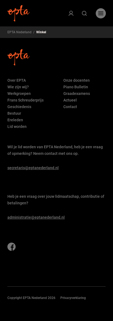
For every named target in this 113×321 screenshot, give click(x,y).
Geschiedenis (19, 107)
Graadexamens (76, 93)
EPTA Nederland (19, 32)
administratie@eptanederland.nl (36, 217)
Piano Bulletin (75, 87)
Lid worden (17, 126)
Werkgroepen (19, 93)
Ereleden (15, 120)
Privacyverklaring (73, 298)
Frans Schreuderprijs (25, 100)
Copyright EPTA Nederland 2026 (31, 298)
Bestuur (14, 113)
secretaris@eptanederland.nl (33, 168)
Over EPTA (16, 80)
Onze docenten (76, 80)
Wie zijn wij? (18, 87)
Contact (70, 107)
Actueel (70, 100)
